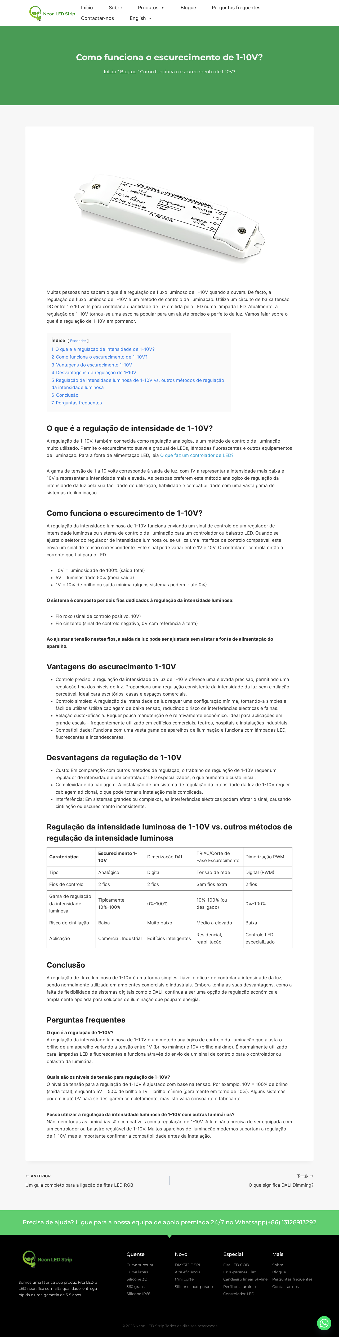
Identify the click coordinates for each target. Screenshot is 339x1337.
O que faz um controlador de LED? (197, 455)
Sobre (115, 7)
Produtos (148, 7)
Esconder (78, 341)
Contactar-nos (97, 18)
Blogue (188, 7)
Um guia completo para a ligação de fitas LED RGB (79, 1181)
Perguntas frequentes (236, 7)
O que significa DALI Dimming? (281, 1181)
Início (87, 7)
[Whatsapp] (324, 1323)
